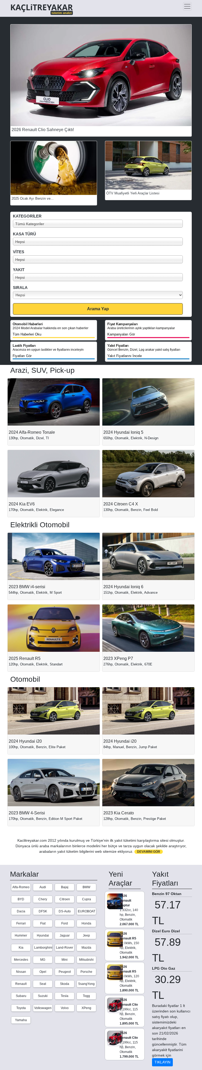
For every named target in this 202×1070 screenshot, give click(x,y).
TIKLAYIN (162, 1062)
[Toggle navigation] (187, 6)
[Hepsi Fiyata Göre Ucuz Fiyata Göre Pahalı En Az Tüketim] (102, 295)
